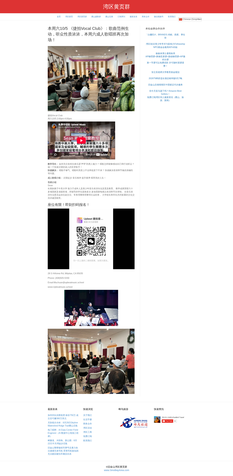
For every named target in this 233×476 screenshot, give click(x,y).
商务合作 (145, 17)
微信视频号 (158, 17)
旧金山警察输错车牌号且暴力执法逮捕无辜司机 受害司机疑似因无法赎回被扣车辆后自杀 (63, 451)
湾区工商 (87, 432)
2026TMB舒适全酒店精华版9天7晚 (165, 78)
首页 (59, 17)
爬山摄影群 (96, 17)
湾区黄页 (69, 17)
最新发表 (133, 17)
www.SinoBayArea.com (116, 470)
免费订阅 (87, 436)
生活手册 (87, 419)
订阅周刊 (121, 17)
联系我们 (172, 17)
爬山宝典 (109, 17)
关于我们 (87, 415)
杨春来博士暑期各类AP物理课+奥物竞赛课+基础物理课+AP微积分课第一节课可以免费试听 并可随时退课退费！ (165, 59)
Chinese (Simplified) (191, 19)
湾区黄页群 (82, 17)
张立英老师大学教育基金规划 (165, 72)
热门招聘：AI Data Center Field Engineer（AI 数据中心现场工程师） (63, 433)
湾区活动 (87, 428)
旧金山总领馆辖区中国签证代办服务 (165, 85)
